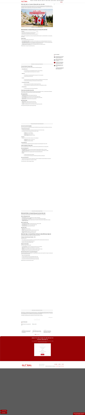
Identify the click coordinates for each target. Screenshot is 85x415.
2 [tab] (37, 334)
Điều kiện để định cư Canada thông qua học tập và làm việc (28, 33)
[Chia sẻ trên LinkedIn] (39, 319)
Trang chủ (32, 0)
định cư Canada (35, 27)
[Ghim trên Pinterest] (38, 319)
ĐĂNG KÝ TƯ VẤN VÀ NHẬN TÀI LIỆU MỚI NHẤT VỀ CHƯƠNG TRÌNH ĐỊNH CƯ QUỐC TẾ (79, 413)
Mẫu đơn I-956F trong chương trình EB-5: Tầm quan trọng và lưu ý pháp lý (37, 332)
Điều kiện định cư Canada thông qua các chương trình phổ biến (28, 32)
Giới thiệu (35, 0)
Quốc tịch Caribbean (60, 0)
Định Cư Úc (43, 0)
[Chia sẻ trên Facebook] (34, 319)
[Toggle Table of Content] (36, 31)
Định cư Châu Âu (53, 0)
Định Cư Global (25, 315)
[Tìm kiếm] (63, 2)
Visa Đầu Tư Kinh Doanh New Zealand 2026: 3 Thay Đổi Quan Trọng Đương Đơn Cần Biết (47, 332)
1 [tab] (35, 334)
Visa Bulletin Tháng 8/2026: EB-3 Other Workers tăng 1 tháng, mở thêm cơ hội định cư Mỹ (60, 68)
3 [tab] (38, 334)
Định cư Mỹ (39, 0)
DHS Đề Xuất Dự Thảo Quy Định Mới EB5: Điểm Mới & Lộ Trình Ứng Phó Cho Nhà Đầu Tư (26, 332)
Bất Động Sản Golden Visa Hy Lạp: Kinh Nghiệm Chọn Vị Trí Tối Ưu (59, 66)
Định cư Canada (48, 0)
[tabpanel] (26, 328)
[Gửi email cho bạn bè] (37, 319)
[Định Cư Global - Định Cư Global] (24, 1)
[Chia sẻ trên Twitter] (35, 319)
